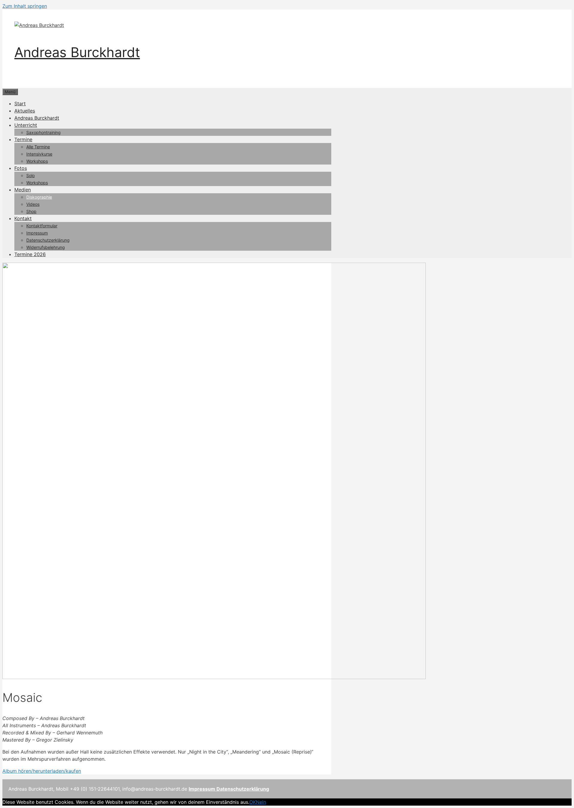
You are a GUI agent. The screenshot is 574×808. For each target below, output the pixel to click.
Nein (261, 802)
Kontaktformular (41, 225)
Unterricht (25, 125)
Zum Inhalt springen (24, 6)
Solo (30, 175)
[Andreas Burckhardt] (39, 25)
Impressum (37, 232)
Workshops (37, 161)
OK (252, 802)
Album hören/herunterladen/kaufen (41, 771)
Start (20, 103)
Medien (22, 190)
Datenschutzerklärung (48, 240)
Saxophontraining (43, 132)
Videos (32, 204)
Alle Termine (38, 146)
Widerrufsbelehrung (45, 247)
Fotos (20, 168)
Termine (23, 139)
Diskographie (39, 197)
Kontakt (23, 218)
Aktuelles (24, 111)
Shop (31, 211)
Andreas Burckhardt (77, 52)
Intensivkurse (39, 153)
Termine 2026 (30, 254)
